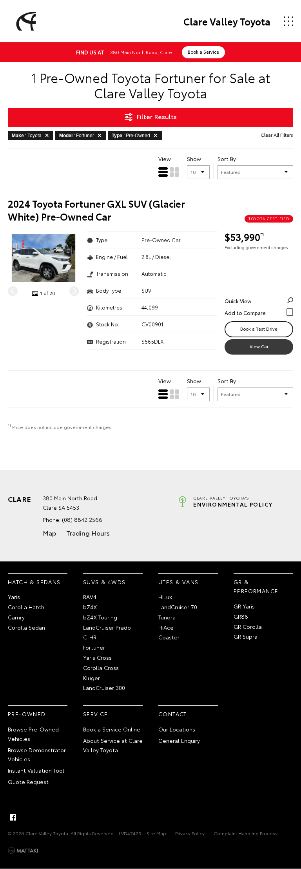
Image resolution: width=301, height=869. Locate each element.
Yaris (14, 597)
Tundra (167, 617)
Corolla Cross (101, 668)
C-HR (89, 637)
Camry (16, 617)
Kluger (91, 678)
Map (49, 532)
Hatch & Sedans (34, 582)
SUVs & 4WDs (104, 582)
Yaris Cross (97, 657)
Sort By (227, 159)
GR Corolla (248, 626)
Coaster (169, 637)
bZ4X (90, 607)
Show (194, 159)
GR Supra (245, 636)
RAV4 (89, 597)
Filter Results (156, 116)
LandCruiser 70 (177, 607)
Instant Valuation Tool (36, 770)
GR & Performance (256, 586)
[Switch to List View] (163, 172)
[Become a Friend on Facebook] (13, 817)
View (164, 159)
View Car (259, 346)
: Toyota (27, 135)
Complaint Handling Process (245, 833)
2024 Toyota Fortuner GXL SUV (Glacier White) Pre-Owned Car (96, 210)
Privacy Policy (190, 833)
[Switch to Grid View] (174, 172)
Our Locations (176, 729)
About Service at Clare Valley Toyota (113, 745)
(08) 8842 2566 (82, 519)
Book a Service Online (111, 729)
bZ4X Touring (100, 617)
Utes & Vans (178, 582)
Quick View (238, 300)
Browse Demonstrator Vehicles (37, 754)
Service (95, 714)
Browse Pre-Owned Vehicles (33, 733)
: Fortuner (76, 135)
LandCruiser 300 (104, 688)
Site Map (156, 833)
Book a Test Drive (258, 329)
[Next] (74, 291)
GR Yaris (244, 606)
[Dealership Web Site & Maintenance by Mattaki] (23, 850)
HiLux (165, 597)
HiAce (166, 627)
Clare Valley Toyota (226, 21)
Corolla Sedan (26, 627)
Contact (172, 714)
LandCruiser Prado (107, 627)
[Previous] (13, 291)
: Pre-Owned (131, 135)
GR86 (241, 616)
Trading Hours (88, 532)
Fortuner (94, 647)
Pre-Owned (27, 714)
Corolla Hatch (26, 607)
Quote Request (28, 782)
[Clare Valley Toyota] (25, 21)
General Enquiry (179, 740)
